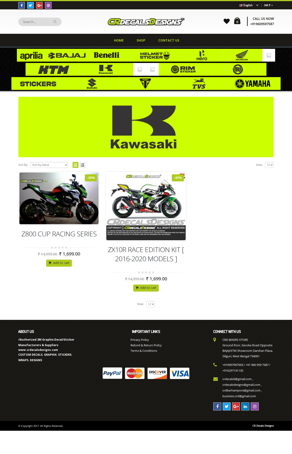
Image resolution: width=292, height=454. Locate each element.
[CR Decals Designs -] (146, 21)
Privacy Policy (139, 340)
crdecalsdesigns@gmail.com (241, 385)
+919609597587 (262, 24)
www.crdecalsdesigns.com (38, 350)
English (248, 5)
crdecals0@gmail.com (237, 379)
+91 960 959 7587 (257, 365)
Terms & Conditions (143, 351)
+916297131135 (232, 370)
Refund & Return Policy (146, 345)
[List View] (82, 165)
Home (119, 40)
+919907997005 (232, 365)
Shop (141, 40)
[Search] (55, 22)
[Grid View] (76, 165)
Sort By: (23, 165)
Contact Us (168, 40)
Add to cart (61, 263)
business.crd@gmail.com (239, 396)
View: (259, 165)
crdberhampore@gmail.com (241, 390)
